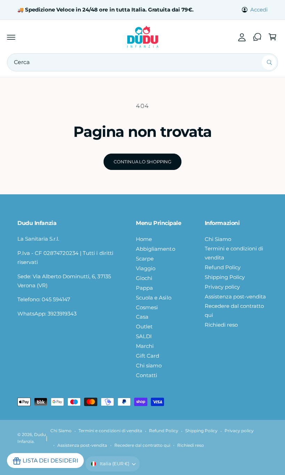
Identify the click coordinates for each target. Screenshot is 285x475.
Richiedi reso (221, 325)
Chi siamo (149, 366)
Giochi (144, 278)
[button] (11, 37)
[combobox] (142, 62)
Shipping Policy (225, 277)
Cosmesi (147, 307)
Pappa (144, 288)
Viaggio (145, 268)
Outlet (144, 327)
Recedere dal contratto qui (234, 310)
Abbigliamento (155, 249)
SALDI (144, 336)
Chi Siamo (218, 239)
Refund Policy (223, 267)
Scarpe (145, 259)
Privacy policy (222, 287)
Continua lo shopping (142, 161)
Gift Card (147, 356)
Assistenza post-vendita (235, 297)
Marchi (145, 346)
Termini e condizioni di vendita (234, 253)
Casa (142, 317)
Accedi (259, 10)
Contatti (146, 375)
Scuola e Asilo (153, 298)
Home (144, 239)
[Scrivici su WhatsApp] (257, 37)
